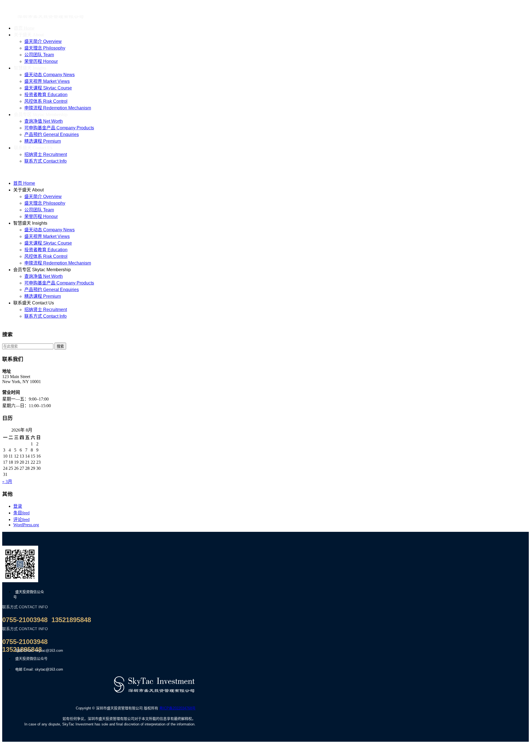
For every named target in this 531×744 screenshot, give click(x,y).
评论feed (21, 519)
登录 (17, 506)
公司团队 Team (39, 54)
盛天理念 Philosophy (44, 48)
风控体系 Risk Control (45, 101)
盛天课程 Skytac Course (48, 88)
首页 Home (24, 183)
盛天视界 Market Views (47, 81)
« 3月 (7, 481)
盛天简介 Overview (43, 41)
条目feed (21, 512)
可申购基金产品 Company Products (59, 127)
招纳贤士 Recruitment (45, 154)
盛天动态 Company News (49, 74)
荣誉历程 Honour (41, 216)
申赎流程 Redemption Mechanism (57, 263)
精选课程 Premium (42, 296)
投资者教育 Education (45, 94)
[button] (162, 171)
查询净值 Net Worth (43, 121)
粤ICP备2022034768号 (177, 708)
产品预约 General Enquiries (51, 134)
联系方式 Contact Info (45, 161)
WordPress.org (26, 524)
